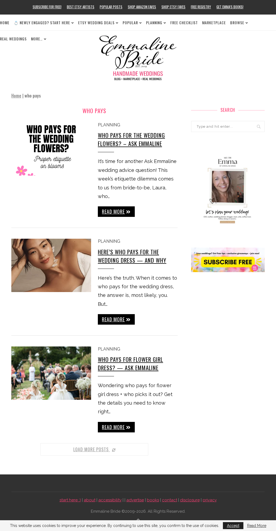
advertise (135, 500)
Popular (130, 22)
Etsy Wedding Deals (96, 22)
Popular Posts (111, 6)
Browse (237, 22)
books (153, 500)
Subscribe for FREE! (47, 6)
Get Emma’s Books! (229, 6)
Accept (233, 525)
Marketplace (214, 22)
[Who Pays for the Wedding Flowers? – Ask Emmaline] (51, 149)
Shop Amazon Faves (142, 6)
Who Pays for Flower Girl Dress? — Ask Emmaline (130, 363)
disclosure (190, 500)
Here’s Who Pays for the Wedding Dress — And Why (132, 256)
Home (4, 22)
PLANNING (154, 22)
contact (169, 500)
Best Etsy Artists (80, 6)
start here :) (70, 500)
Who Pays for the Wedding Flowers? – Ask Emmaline (131, 139)
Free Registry (201, 6)
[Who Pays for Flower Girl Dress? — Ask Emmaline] (51, 373)
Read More (256, 525)
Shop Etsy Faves (173, 6)
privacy (210, 500)
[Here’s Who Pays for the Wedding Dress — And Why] (51, 265)
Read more (113, 211)
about (89, 500)
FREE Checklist (184, 22)
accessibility (110, 500)
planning (109, 124)
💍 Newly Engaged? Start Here (42, 22)
